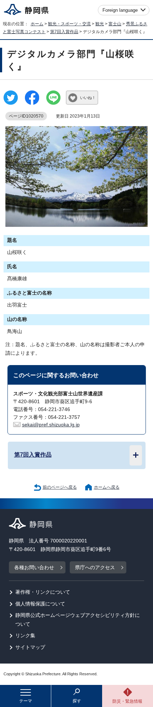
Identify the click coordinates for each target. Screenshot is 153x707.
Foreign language (120, 10)
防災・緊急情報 (127, 701)
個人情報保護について (40, 604)
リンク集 (25, 635)
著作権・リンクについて (42, 592)
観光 (99, 23)
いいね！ (88, 97)
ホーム (37, 23)
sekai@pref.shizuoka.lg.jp (51, 424)
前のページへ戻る (60, 487)
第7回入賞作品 (64, 31)
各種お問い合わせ (34, 567)
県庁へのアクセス (95, 567)
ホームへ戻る (107, 487)
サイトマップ (30, 647)
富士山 (115, 23)
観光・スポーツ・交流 (69, 23)
